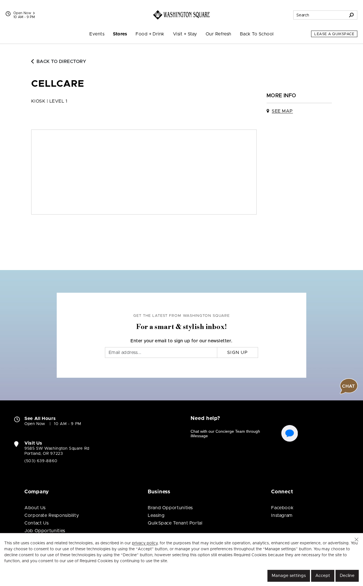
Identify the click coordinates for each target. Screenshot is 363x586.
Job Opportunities (44, 530)
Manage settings (289, 576)
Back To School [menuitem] (257, 34)
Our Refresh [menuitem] (218, 34)
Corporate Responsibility (51, 515)
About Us (35, 508)
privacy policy (144, 543)
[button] (356, 539)
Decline (347, 576)
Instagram (282, 515)
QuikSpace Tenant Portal (175, 523)
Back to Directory (61, 61)
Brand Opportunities (170, 508)
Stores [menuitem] (120, 34)
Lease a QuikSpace (334, 34)
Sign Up (237, 352)
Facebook (282, 508)
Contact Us (36, 523)
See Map (282, 111)
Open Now (22, 13)
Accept (322, 576)
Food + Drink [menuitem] (150, 34)
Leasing (156, 515)
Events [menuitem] (96, 34)
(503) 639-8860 (41, 461)
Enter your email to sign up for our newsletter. (181, 341)
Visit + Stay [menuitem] (185, 34)
